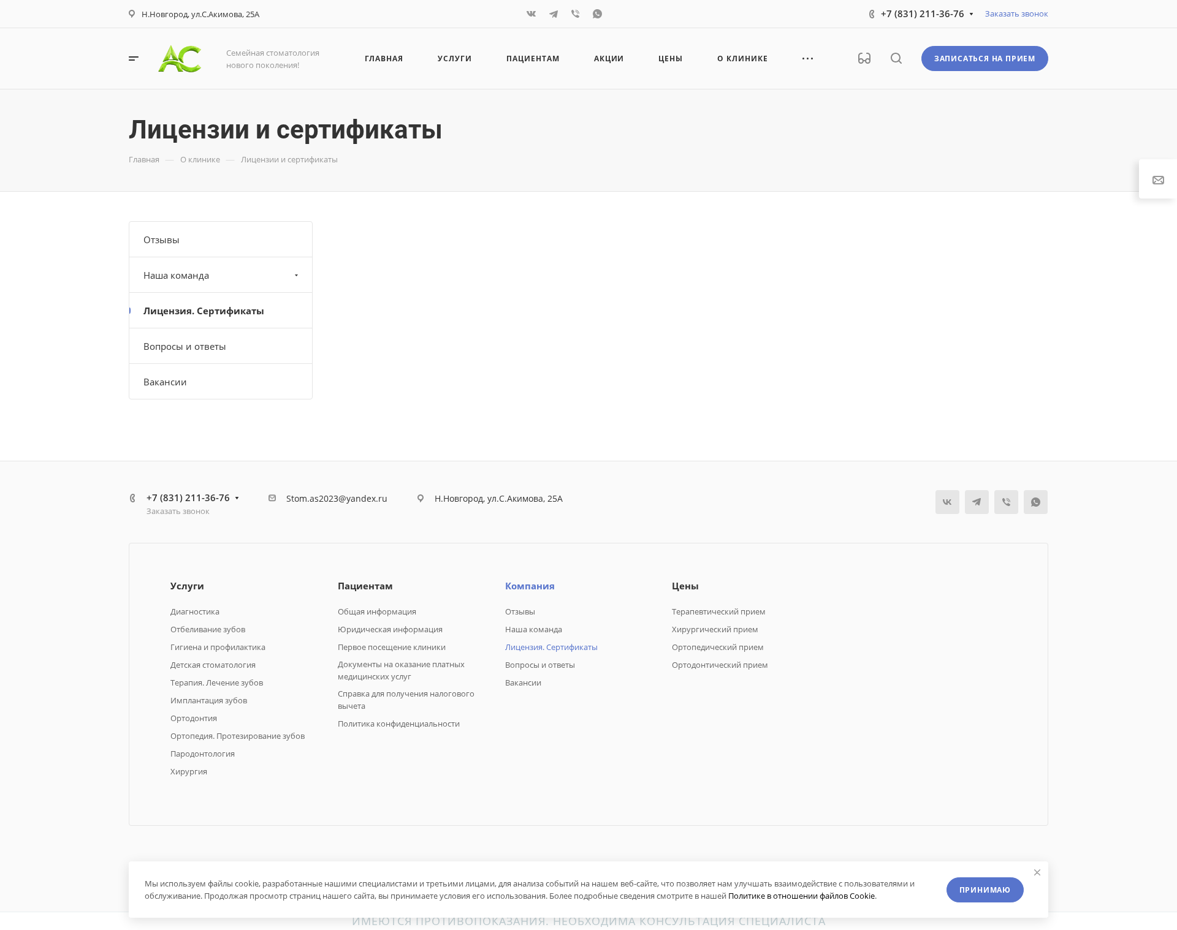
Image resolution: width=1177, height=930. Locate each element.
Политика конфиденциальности (399, 723)
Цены (685, 586)
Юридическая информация (390, 629)
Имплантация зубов (208, 700)
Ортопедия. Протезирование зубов (237, 735)
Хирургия (188, 771)
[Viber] (575, 14)
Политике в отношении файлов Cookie (801, 895)
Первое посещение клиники (392, 646)
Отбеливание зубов (207, 629)
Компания (530, 586)
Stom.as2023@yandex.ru (336, 498)
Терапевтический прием (719, 611)
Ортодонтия (193, 718)
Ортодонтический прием (720, 664)
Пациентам (365, 586)
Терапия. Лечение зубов (216, 682)
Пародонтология (202, 753)
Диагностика (194, 611)
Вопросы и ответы (184, 346)
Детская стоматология (213, 664)
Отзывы (161, 239)
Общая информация (377, 611)
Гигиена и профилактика (217, 646)
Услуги (187, 586)
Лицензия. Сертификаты (203, 310)
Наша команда (176, 275)
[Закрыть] (1037, 872)
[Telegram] (553, 14)
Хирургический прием (715, 629)
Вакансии (165, 382)
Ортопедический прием (718, 646)
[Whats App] (598, 14)
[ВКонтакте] (531, 14)
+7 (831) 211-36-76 (922, 13)
